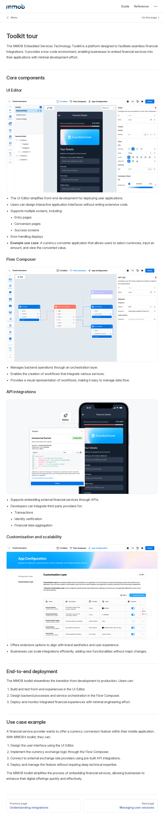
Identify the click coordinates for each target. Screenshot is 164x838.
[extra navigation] (155, 6)
